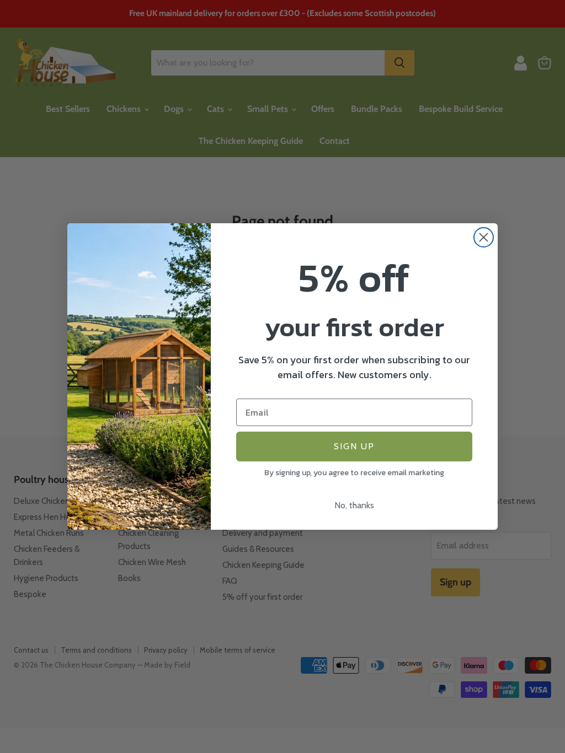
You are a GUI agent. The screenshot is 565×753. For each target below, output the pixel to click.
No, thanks (354, 505)
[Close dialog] (483, 237)
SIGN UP (354, 446)
